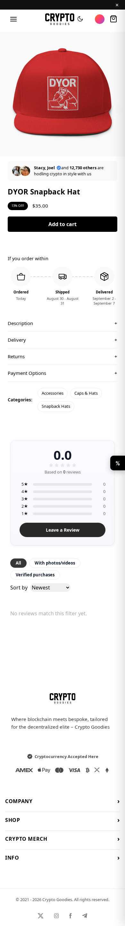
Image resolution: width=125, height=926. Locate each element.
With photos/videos (55, 563)
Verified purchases (35, 575)
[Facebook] (70, 915)
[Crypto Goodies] (59, 19)
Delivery (62, 340)
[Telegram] (84, 915)
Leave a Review (62, 530)
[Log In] (99, 19)
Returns (62, 356)
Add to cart (62, 224)
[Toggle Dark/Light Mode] (80, 19)
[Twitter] (41, 915)
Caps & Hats (86, 393)
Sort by (19, 587)
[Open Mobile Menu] (13, 19)
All (18, 563)
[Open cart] (113, 19)
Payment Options (62, 373)
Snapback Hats (56, 406)
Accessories (52, 393)
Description (62, 323)
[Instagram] (56, 915)
